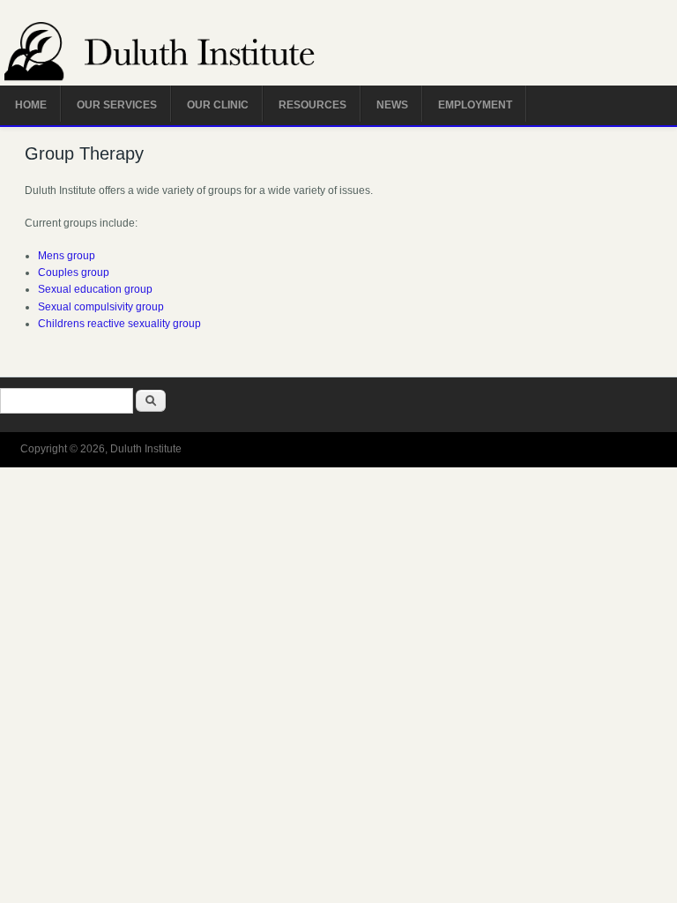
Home (31, 105)
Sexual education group (95, 289)
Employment (475, 105)
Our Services (117, 105)
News (392, 105)
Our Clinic (218, 105)
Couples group (73, 272)
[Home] (180, 54)
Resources (312, 105)
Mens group (66, 256)
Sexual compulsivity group (101, 307)
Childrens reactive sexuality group (119, 323)
